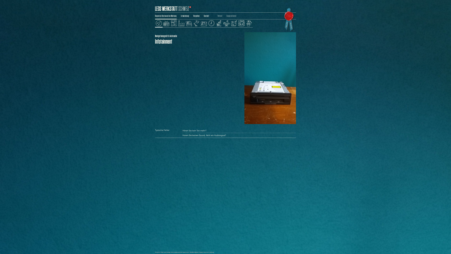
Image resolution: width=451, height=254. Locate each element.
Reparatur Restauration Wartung (166, 16)
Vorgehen (196, 16)
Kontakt (206, 16)
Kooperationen (231, 16)
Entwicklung (185, 16)
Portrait (220, 16)
